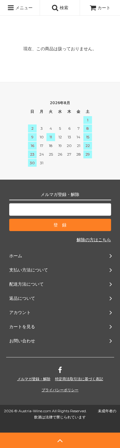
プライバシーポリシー (60, 390)
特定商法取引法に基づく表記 (79, 379)
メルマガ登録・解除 (33, 379)
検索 (63, 7)
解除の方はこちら (94, 239)
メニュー (23, 7)
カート (104, 7)
